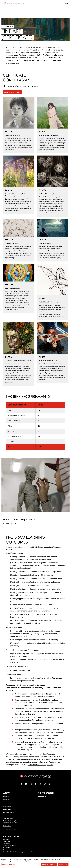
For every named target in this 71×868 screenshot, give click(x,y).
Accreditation (7, 803)
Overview (6, 796)
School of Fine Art (12, 92)
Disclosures (6, 839)
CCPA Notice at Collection (9, 845)
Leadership (6, 799)
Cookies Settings (7, 849)
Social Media (7, 809)
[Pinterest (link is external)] (49, 783)
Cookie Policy (6, 843)
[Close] (68, 861)
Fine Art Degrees (7, 26)
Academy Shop (42, 796)
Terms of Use (6, 841)
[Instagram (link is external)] (30, 783)
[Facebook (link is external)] (21, 783)
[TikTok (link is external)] (44, 783)
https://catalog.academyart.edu (40, 765)
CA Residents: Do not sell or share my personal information (18, 852)
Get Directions (7, 826)
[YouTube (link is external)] (35, 783)
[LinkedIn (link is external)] (26, 783)
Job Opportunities (8, 812)
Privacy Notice (6, 847)
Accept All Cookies (49, 864)
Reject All (63, 864)
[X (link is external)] (40, 783)
